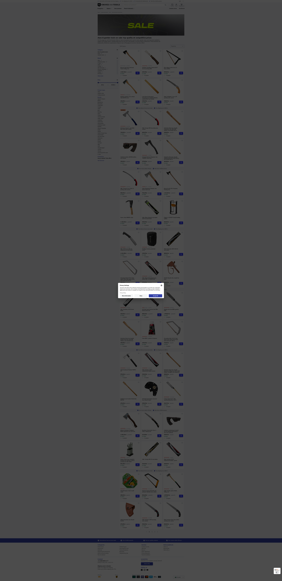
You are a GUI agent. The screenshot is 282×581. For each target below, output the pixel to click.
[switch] (277, 572)
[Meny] (280, 569)
